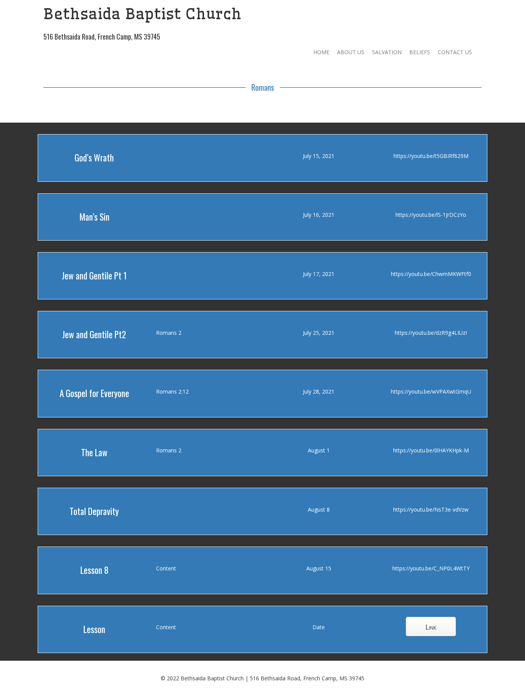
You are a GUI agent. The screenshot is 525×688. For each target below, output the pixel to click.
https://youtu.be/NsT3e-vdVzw (431, 509)
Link (430, 626)
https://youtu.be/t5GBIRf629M (431, 156)
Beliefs (419, 52)
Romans (262, 87)
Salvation (387, 52)
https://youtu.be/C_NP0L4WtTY (431, 568)
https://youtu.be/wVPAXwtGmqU (431, 391)
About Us (350, 52)
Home (321, 52)
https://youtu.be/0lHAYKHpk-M (431, 450)
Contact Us (455, 52)
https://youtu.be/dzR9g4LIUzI (431, 332)
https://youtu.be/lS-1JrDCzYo (430, 214)
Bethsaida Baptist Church (142, 14)
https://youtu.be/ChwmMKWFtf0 (431, 274)
